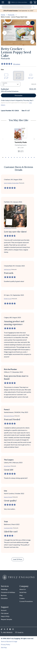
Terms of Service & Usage (9, 641)
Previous (4, 33)
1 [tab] (3, 157)
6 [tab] (17, 157)
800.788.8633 (7, 632)
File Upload (4, 613)
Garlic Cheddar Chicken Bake (11, 183)
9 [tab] (26, 157)
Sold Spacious (7, 269)
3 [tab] (8, 157)
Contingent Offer (8, 528)
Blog (20, 595)
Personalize (18, 95)
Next (32, 33)
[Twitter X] (5, 629)
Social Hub (22, 592)
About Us (22, 589)
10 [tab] (28, 157)
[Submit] (33, 7)
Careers (22, 598)
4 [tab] (11, 157)
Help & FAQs (5, 616)
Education (4, 598)
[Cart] (35, 2)
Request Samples (6, 619)
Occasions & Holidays (8, 592)
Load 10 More (17, 559)
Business (4, 595)
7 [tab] (20, 157)
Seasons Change (8, 497)
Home (3, 15)
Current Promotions (26, 601)
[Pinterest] (10, 629)
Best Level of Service (9, 416)
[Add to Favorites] (28, 23)
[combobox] (18, 7)
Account (3, 610)
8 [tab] (23, 157)
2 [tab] (6, 157)
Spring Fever (7, 466)
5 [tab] (14, 157)
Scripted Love (7, 228)
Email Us (20, 632)
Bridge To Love (7, 298)
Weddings (4, 589)
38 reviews (16, 64)
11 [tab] (31, 157)
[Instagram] (13, 629)
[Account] (31, 2)
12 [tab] (34, 157)
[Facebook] (8, 629)
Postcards (11, 15)
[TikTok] (2, 629)
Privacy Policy (5, 644)
